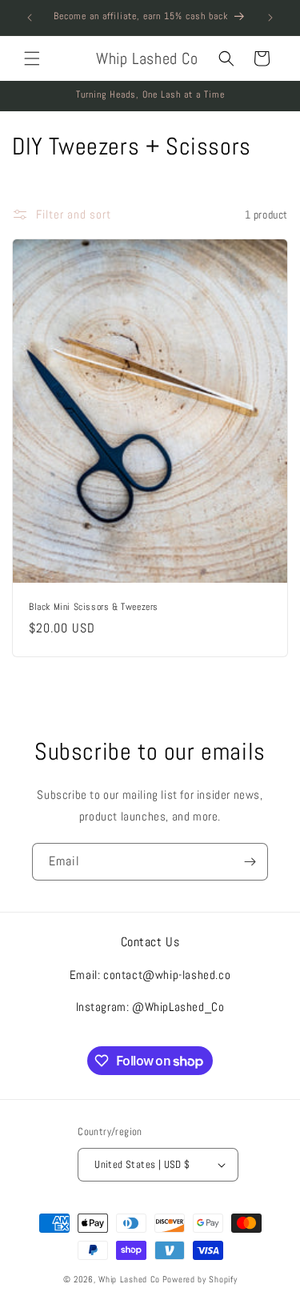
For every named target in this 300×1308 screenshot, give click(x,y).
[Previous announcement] (29, 17)
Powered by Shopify (200, 1279)
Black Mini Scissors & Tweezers (93, 607)
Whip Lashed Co (129, 1279)
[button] (32, 58)
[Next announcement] (270, 17)
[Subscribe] (249, 862)
